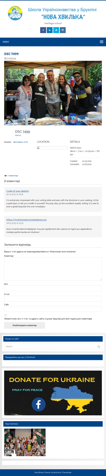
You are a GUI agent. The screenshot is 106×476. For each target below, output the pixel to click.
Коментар (9, 256)
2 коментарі (12, 175)
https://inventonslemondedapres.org (26, 219)
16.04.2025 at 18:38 (14, 194)
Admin (18, 135)
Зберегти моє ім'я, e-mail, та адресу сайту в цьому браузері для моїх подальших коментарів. (48, 319)
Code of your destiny (17, 191)
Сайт (6, 305)
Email (6, 294)
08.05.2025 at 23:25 (14, 223)
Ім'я (6, 284)
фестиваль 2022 (20, 142)
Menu (6, 42)
